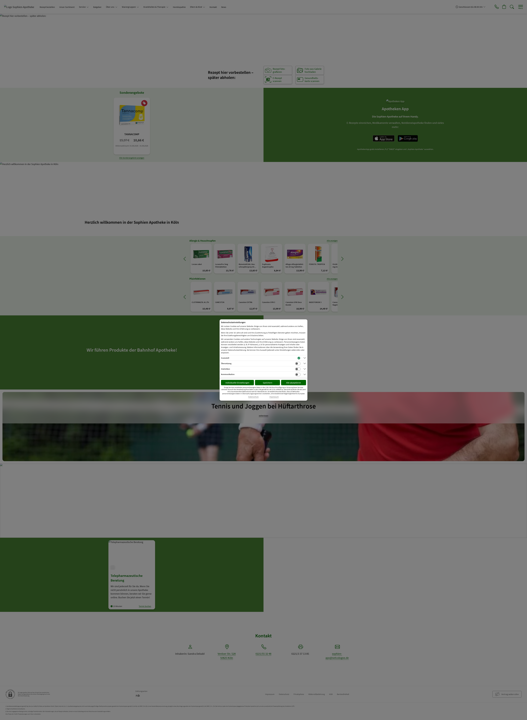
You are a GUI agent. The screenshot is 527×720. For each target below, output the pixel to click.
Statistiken (225, 369)
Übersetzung (226, 363)
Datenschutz (253, 397)
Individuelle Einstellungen (237, 382)
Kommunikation (228, 374)
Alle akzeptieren (293, 382)
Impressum (274, 397)
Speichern (267, 382)
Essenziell (225, 358)
